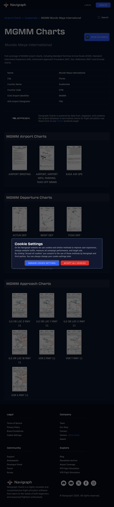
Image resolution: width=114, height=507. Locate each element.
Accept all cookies (75, 263)
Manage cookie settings (41, 263)
